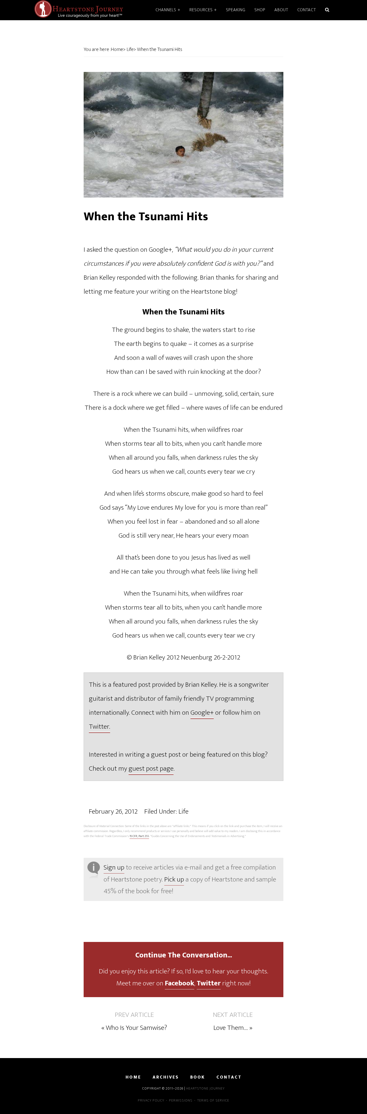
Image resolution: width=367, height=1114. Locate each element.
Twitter (209, 983)
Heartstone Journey (79, 9)
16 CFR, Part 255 (139, 836)
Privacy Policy (151, 1100)
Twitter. (99, 726)
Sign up (114, 867)
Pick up (174, 879)
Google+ (202, 712)
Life (183, 811)
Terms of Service (213, 1100)
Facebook (179, 983)
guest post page (151, 768)
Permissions (180, 1100)
